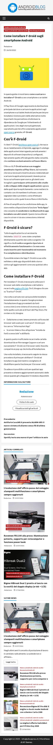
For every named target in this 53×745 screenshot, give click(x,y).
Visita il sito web (26, 402)
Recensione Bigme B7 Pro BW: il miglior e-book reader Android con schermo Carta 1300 (11, 707)
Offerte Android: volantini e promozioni (34, 720)
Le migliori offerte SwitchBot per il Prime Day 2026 (11, 724)
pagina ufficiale (21, 288)
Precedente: (24, 424)
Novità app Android (37, 31)
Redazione (8, 46)
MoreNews (45, 739)
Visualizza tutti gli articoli (26, 408)
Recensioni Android (14, 529)
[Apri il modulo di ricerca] (49, 18)
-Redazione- (8, 546)
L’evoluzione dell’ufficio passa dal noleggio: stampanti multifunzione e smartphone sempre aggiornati (26, 491)
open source (9, 132)
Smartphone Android (14, 576)
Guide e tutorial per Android (15, 27)
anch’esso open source (28, 144)
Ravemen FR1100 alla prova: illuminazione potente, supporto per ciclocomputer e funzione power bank (26, 539)
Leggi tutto (12, 662)
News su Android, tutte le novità (16, 31)
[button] (4, 18)
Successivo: (26, 436)
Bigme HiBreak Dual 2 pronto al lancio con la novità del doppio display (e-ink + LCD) (11, 690)
